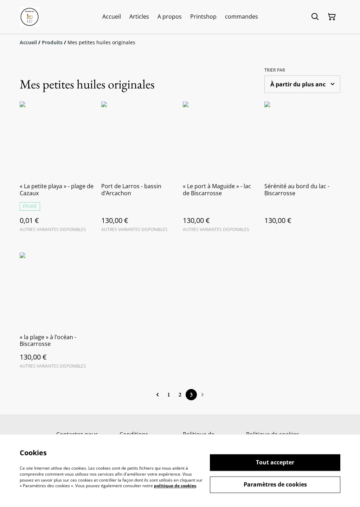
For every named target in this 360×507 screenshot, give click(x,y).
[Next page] (202, 394)
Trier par (274, 70)
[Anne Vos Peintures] (29, 17)
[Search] (315, 17)
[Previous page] (157, 394)
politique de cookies (175, 486)
